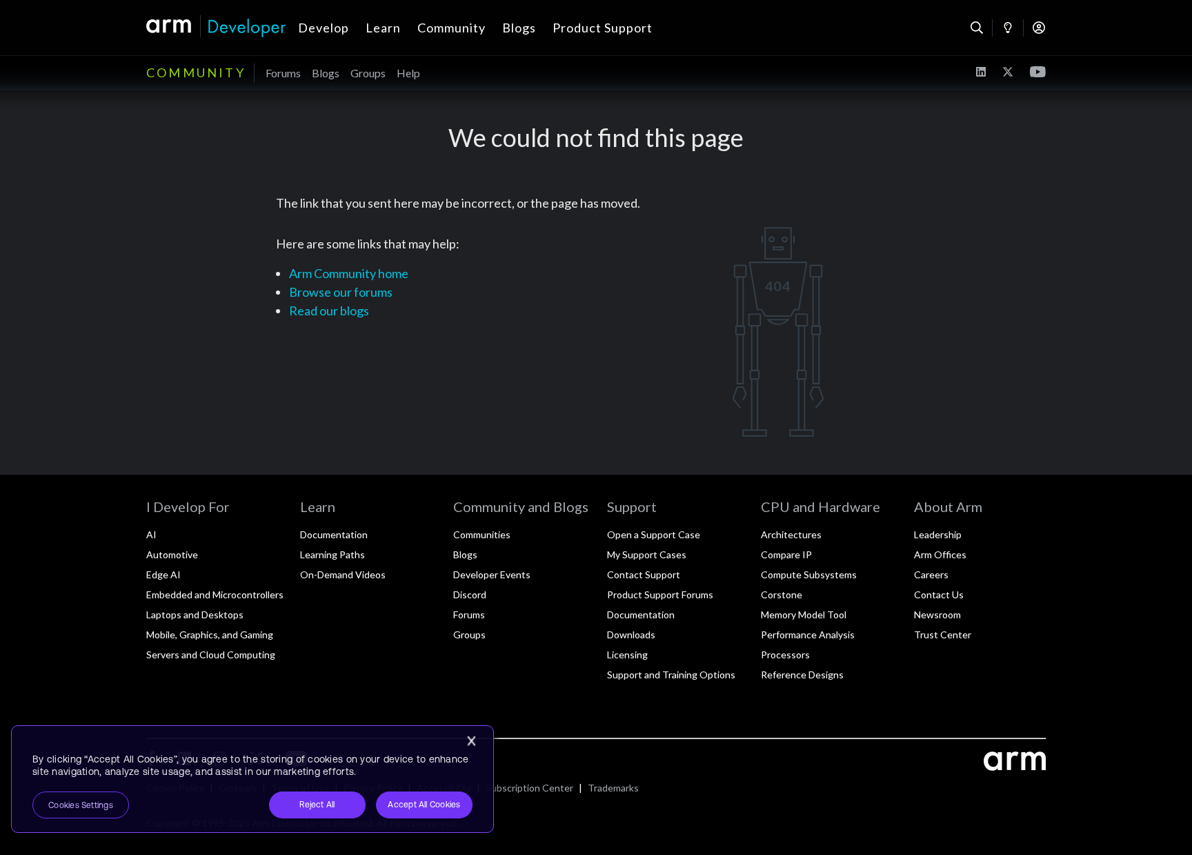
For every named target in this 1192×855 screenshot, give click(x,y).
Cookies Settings (80, 805)
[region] (252, 779)
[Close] (471, 741)
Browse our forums (341, 291)
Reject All (317, 804)
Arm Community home (348, 273)
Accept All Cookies (424, 804)
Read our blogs (329, 310)
